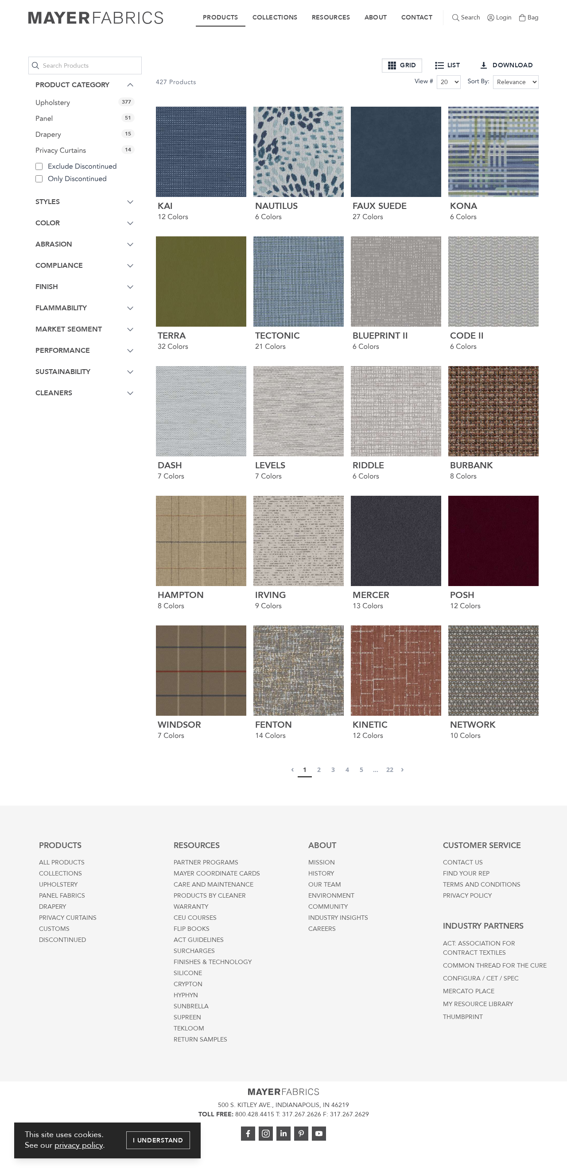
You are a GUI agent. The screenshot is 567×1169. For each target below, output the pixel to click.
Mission (321, 862)
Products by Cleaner (210, 895)
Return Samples (200, 1039)
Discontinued (62, 940)
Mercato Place (468, 991)
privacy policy (78, 1145)
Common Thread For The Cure (495, 965)
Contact (416, 17)
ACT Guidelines (199, 940)
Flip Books (192, 929)
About (376, 17)
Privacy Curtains (68, 918)
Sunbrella (191, 1006)
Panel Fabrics (62, 895)
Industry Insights (338, 918)
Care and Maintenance (213, 884)
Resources (331, 17)
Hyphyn (186, 995)
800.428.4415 (254, 1114)
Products (220, 17)
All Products (62, 862)
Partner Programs (206, 862)
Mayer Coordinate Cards (217, 873)
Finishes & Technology (213, 962)
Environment (331, 895)
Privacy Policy (467, 895)
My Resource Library (478, 1004)
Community (328, 907)
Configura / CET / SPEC (481, 978)
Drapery (52, 907)
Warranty (191, 907)
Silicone (188, 973)
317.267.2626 (301, 1114)
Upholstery (58, 884)
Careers (322, 929)
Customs (54, 929)
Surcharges (194, 951)
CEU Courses (195, 918)
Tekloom (189, 1028)
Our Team (324, 884)
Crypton (188, 984)
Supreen (187, 1017)
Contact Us (463, 862)
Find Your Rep (466, 873)
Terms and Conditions (481, 884)
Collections (275, 17)
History (321, 873)
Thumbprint (463, 1017)
